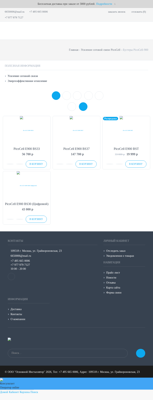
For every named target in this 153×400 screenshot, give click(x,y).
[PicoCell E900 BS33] (26, 130)
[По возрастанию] (88, 95)
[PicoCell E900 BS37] (76, 130)
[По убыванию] (99, 95)
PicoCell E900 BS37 (76, 148)
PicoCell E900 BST (126, 148)
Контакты (16, 314)
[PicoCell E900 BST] (126, 130)
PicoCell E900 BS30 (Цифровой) (26, 204)
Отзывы (111, 282)
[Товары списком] (72, 106)
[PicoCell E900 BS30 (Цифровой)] (26, 185)
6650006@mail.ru (15, 11)
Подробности (104, 3)
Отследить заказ (116, 250)
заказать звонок (116, 11)
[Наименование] (66, 95)
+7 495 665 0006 (38, 11)
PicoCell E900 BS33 (27, 148)
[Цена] (77, 95)
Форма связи (114, 292)
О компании (18, 319)
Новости (111, 277)
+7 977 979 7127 (14, 17)
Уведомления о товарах (120, 255)
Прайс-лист (113, 272)
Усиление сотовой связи (23, 76)
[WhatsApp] (11, 276)
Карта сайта (113, 287)
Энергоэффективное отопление (27, 81)
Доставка (16, 309)
